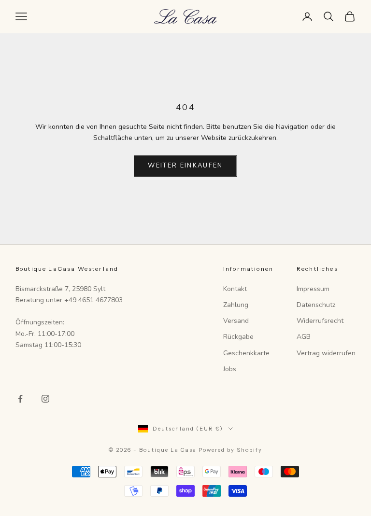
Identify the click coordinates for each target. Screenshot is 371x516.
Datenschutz (316, 304)
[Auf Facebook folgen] (20, 399)
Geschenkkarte (246, 353)
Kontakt (235, 288)
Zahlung (235, 304)
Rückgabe (238, 336)
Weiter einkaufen (185, 165)
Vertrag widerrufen (326, 353)
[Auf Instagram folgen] (45, 399)
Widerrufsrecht (320, 320)
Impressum (313, 288)
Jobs (229, 369)
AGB (304, 336)
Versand (236, 320)
